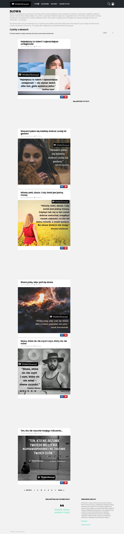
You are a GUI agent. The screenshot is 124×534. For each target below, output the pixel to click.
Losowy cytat (64, 4)
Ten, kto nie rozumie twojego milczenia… (41, 430)
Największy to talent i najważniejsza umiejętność (39, 42)
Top (36, 4)
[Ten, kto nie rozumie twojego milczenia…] (44, 458)
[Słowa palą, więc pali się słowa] (44, 310)
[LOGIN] (112, 4)
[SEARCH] (109, 4)
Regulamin (84, 521)
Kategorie (45, 4)
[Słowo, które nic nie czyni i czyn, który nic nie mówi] (44, 371)
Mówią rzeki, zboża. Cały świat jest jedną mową (42, 194)
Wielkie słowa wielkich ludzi (62, 511)
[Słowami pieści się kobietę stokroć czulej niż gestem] (44, 162)
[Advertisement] (44, 113)
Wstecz (29, 490)
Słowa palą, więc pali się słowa (37, 282)
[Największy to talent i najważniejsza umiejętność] (44, 72)
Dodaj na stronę (85, 524)
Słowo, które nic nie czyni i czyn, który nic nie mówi (44, 342)
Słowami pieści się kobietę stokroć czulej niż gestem (43, 132)
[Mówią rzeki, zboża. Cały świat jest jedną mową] (44, 223)
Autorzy (54, 4)
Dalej (60, 490)
